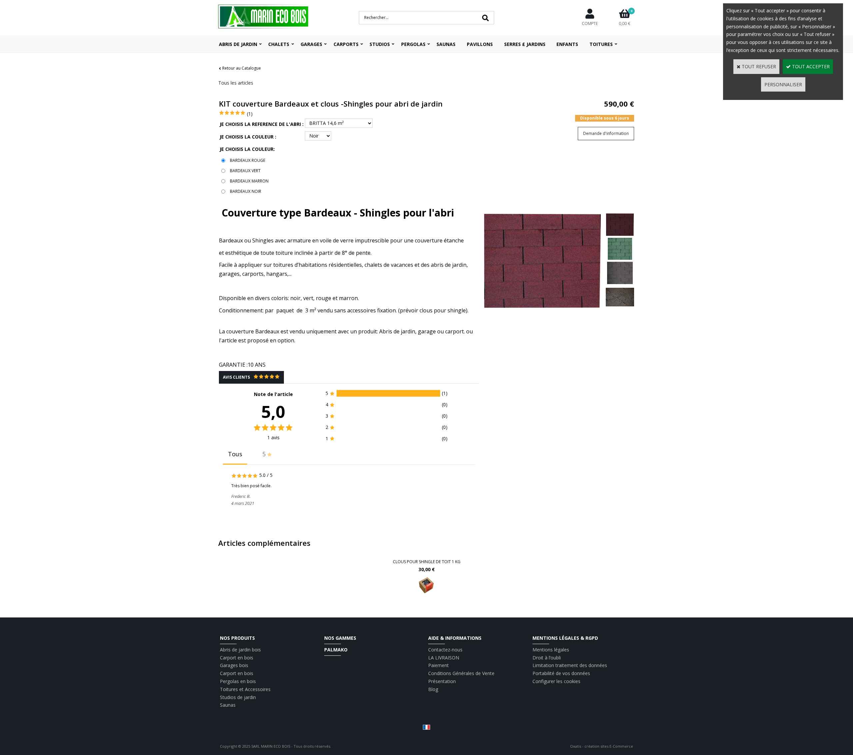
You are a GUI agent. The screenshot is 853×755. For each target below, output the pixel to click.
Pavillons (480, 44)
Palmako (336, 649)
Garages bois (234, 665)
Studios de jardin (238, 697)
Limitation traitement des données (569, 665)
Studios (380, 44)
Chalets (278, 44)
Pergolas (413, 44)
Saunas (445, 44)
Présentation (442, 681)
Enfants (567, 44)
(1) (250, 114)
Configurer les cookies (556, 681)
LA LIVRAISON (443, 657)
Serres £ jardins (524, 44)
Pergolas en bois (238, 681)
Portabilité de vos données (561, 673)
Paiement (438, 665)
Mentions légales (550, 649)
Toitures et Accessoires (245, 689)
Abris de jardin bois (240, 649)
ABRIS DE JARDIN (238, 44)
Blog (433, 689)
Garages (311, 44)
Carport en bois (236, 657)
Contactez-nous (445, 649)
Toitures (601, 44)
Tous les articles (235, 83)
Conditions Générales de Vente (461, 673)
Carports (346, 44)
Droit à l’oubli (546, 657)
